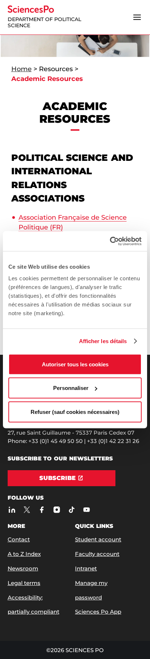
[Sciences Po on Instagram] (57, 509)
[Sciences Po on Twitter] (27, 509)
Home (21, 69)
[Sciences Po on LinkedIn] (12, 509)
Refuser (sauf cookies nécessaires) (75, 411)
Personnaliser (70, 388)
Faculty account (97, 553)
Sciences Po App (98, 611)
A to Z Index (24, 553)
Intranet (86, 568)
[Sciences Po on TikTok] (71, 509)
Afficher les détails (103, 341)
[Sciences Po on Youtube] (86, 509)
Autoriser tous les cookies (75, 364)
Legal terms (24, 582)
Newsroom (23, 568)
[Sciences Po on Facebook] (42, 509)
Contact (19, 539)
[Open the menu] (136, 17)
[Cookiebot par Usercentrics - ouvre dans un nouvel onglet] (110, 241)
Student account (98, 539)
